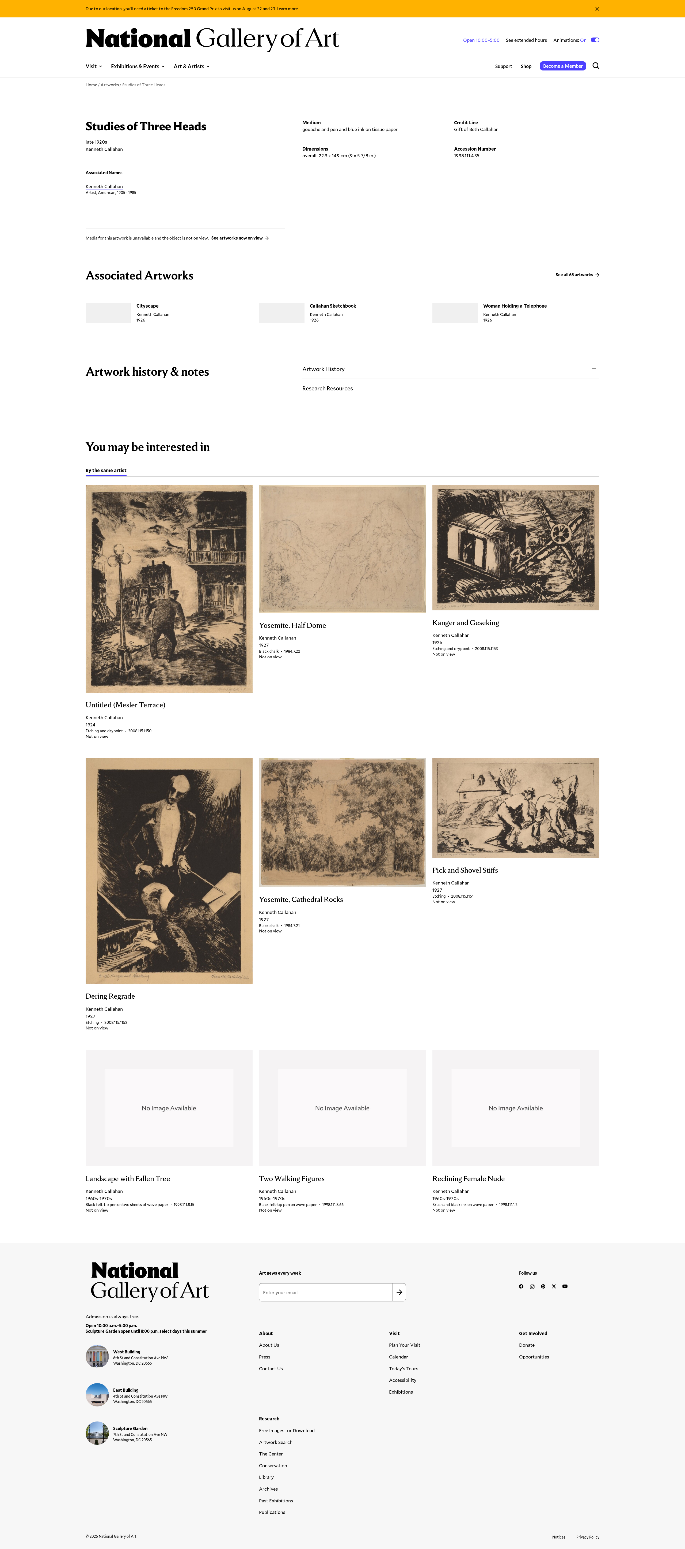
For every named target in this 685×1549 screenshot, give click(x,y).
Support (503, 66)
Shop (526, 66)
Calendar (398, 1356)
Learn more (287, 8)
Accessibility (402, 1380)
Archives (268, 1488)
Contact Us (271, 1368)
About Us (269, 1345)
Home (91, 84)
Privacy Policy (587, 1537)
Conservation (273, 1465)
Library (266, 1477)
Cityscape (147, 306)
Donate (527, 1345)
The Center (271, 1453)
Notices (558, 1537)
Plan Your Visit (404, 1345)
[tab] (106, 471)
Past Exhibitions (276, 1500)
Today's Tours (403, 1368)
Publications (272, 1512)
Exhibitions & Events (135, 66)
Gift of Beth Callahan (476, 129)
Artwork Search (275, 1442)
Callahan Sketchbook (333, 306)
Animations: (570, 40)
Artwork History (323, 369)
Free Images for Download (287, 1430)
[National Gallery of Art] (147, 1279)
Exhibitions (401, 1391)
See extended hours (526, 40)
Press (264, 1356)
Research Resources (327, 388)
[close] (597, 9)
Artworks (110, 84)
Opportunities (534, 1356)
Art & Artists (189, 66)
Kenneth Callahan (104, 186)
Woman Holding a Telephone (515, 306)
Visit (91, 66)
